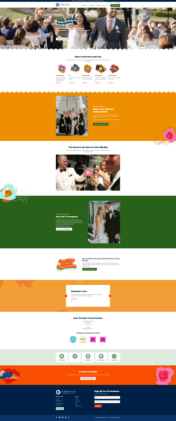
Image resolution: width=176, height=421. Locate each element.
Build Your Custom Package (89, 269)
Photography (84, 5)
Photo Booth (98, 5)
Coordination (104, 5)
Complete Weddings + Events (103, 417)
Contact (76, 404)
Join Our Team (77, 401)
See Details (58, 82)
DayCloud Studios (117, 417)
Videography (92, 5)
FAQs (76, 403)
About (76, 396)
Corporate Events (59, 400)
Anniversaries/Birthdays (60, 403)
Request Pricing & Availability (63, 39)
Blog (108, 5)
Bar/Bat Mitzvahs (59, 405)
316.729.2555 (118, 2)
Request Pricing (115, 5)
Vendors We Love (79, 406)
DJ (88, 5)
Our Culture (77, 400)
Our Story (76, 398)
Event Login (59, 408)
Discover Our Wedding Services (64, 229)
